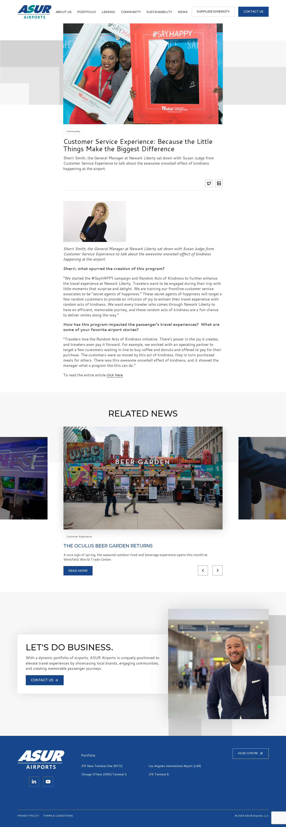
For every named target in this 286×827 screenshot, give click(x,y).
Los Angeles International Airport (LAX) (175, 766)
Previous (203, 570)
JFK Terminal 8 (159, 774)
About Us (64, 12)
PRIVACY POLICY (28, 815)
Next (218, 570)
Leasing (108, 12)
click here (115, 375)
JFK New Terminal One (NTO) (101, 766)
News (182, 12)
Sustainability (159, 12)
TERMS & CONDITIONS (58, 815)
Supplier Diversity (213, 11)
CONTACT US (253, 11)
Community (131, 12)
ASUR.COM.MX (248, 753)
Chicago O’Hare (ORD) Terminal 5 (104, 774)
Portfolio (86, 12)
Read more (78, 571)
